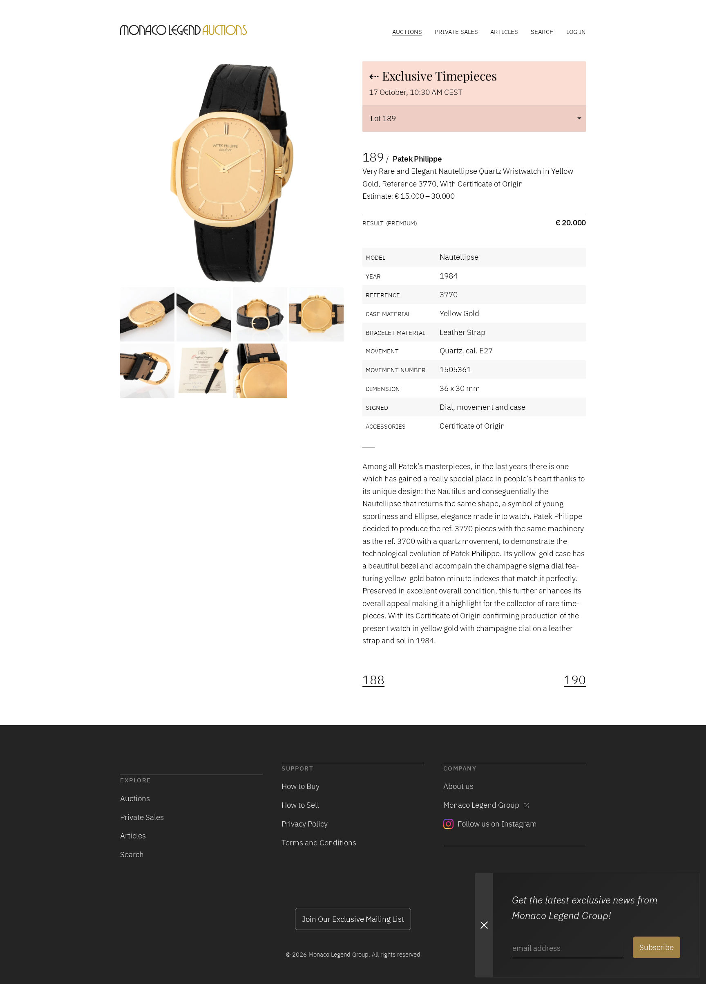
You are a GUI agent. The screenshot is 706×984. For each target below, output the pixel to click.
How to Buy (300, 786)
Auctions (407, 31)
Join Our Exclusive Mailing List (353, 919)
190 (575, 679)
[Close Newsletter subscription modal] (484, 925)
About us (458, 786)
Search (542, 31)
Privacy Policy (305, 823)
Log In (576, 31)
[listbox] (474, 118)
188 (373, 679)
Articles (504, 31)
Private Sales (456, 31)
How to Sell (300, 805)
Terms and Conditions (319, 842)
